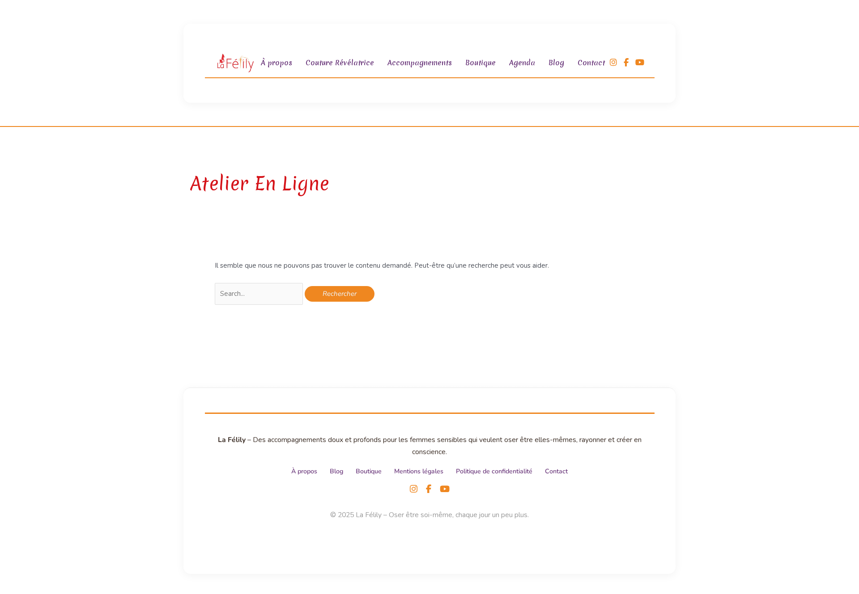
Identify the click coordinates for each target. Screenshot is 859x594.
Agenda (522, 62)
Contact (591, 62)
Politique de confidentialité (494, 471)
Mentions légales (418, 471)
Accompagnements (419, 62)
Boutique (480, 62)
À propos (276, 62)
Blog (556, 62)
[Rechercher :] (260, 293)
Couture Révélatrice (340, 62)
